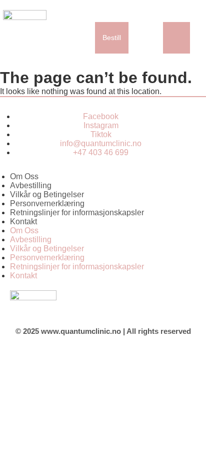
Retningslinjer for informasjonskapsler (77, 212)
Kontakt (23, 221)
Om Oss (24, 176)
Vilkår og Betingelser (47, 194)
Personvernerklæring (47, 203)
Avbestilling (31, 185)
